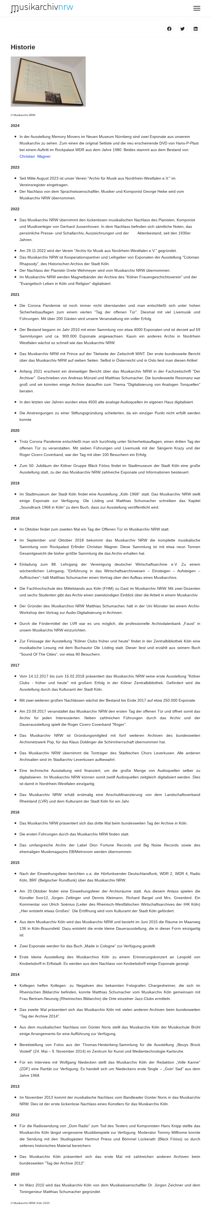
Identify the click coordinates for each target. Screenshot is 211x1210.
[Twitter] (182, 28)
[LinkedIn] (195, 28)
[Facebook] (169, 28)
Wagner (43, 156)
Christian (28, 156)
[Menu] (196, 8)
